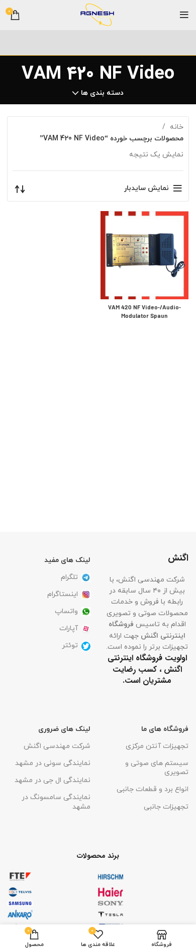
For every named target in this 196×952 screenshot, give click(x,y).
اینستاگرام (62, 594)
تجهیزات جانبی (166, 807)
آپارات (68, 628)
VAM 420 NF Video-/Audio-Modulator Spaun (144, 312)
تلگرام (69, 577)
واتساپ (66, 611)
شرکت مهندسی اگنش (57, 746)
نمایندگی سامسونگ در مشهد (56, 802)
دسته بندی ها (102, 93)
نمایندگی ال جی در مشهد (52, 780)
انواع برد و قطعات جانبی (152, 789)
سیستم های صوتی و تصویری (156, 767)
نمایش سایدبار (146, 188)
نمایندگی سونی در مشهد (52, 763)
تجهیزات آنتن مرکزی (157, 746)
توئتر (70, 645)
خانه (175, 127)
